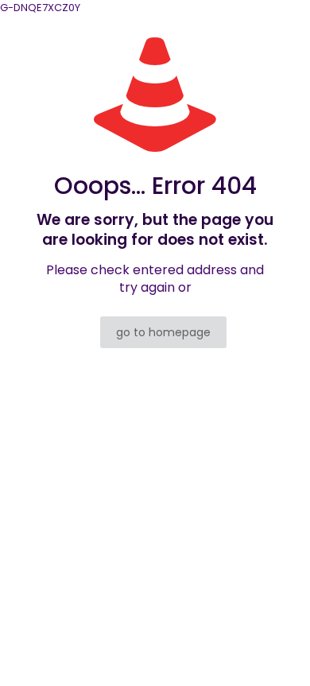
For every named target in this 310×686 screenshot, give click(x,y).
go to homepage (163, 332)
